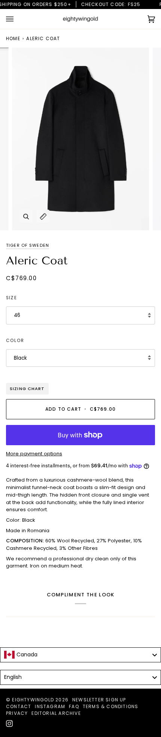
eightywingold (33, 699)
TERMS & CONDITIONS (111, 706)
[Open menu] (17, 19)
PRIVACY (17, 713)
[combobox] (80, 654)
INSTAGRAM (50, 706)
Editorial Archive (55, 713)
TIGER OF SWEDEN (27, 245)
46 (17, 315)
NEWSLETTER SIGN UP (99, 699)
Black (20, 358)
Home (13, 38)
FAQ (74, 706)
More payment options (34, 453)
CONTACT (18, 706)
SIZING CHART (27, 389)
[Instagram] (9, 723)
